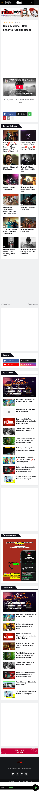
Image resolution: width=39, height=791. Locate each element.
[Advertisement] (19, 55)
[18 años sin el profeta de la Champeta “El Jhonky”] (9, 431)
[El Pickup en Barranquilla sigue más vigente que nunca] (9, 451)
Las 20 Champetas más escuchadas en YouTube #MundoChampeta (15, 391)
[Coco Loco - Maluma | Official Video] (28, 199)
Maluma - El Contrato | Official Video (10, 168)
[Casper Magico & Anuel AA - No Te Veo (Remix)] (9, 412)
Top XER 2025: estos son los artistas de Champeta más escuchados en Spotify (25, 440)
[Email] (8, 118)
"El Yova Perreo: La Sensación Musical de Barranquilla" (26, 478)
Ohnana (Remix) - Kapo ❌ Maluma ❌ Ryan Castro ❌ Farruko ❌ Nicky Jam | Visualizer (28, 146)
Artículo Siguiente (31, 304)
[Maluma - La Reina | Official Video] (28, 222)
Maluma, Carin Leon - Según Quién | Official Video (27, 189)
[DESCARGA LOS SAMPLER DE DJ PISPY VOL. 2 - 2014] (9, 402)
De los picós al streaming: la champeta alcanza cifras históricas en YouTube (25, 469)
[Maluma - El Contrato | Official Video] (10, 159)
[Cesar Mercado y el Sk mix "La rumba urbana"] (9, 685)
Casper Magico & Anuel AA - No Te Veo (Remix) (25, 410)
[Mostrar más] (12, 118)
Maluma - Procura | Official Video (9, 188)
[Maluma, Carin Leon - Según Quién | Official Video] (28, 179)
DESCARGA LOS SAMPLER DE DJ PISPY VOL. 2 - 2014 (26, 401)
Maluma (17, 22)
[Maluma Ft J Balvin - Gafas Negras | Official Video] (28, 159)
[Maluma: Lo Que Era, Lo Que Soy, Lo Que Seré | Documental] (28, 242)
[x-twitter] (17, 774)
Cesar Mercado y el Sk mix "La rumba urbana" (26, 683)
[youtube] (21, 774)
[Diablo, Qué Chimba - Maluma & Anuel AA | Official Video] (10, 222)
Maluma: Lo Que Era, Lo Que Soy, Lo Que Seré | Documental (28, 252)
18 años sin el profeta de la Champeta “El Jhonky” (25, 430)
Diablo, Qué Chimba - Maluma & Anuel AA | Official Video (10, 232)
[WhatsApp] (30, 114)
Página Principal (8, 22)
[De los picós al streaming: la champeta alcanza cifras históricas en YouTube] (9, 470)
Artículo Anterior (7, 304)
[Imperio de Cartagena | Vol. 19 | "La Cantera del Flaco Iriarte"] (9, 646)
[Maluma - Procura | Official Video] (10, 179)
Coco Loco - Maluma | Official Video (27, 208)
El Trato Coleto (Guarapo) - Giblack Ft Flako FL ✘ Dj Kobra (25, 626)
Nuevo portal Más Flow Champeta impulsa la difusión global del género (26, 421)
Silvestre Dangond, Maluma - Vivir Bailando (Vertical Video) (9, 253)
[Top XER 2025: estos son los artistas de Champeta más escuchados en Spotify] (9, 441)
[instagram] (26, 774)
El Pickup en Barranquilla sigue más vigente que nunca (25, 449)
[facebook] (13, 774)
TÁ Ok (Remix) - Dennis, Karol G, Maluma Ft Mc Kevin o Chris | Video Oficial (10, 210)
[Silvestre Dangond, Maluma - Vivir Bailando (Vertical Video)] (10, 242)
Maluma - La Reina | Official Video (27, 231)
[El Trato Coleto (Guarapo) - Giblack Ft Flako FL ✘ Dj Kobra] (9, 627)
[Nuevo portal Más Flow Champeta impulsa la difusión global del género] (9, 422)
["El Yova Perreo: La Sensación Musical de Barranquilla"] (9, 479)
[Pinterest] (4, 118)
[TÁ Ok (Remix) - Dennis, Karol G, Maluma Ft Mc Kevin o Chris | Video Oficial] (10, 199)
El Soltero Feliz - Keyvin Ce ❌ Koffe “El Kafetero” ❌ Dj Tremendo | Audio (25, 460)
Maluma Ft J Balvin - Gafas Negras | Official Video (27, 169)
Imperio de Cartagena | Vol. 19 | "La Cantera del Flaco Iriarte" (25, 645)
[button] (2, 2)
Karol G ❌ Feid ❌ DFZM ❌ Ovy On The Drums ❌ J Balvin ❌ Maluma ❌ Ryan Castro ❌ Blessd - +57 (10, 147)
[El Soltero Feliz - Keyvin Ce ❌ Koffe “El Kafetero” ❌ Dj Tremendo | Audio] (9, 460)
